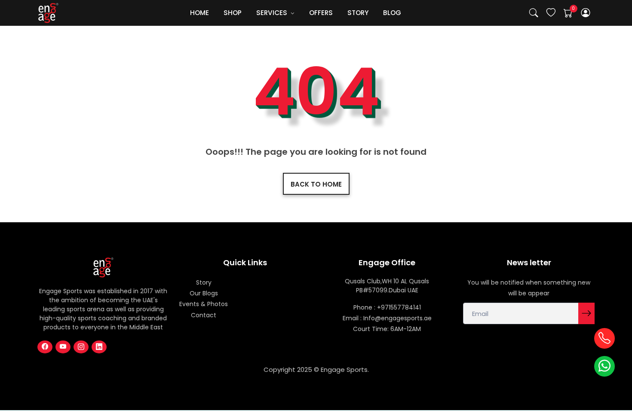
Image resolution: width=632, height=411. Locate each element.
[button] (586, 13)
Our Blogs (204, 293)
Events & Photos (203, 304)
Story (204, 282)
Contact (203, 315)
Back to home (316, 184)
